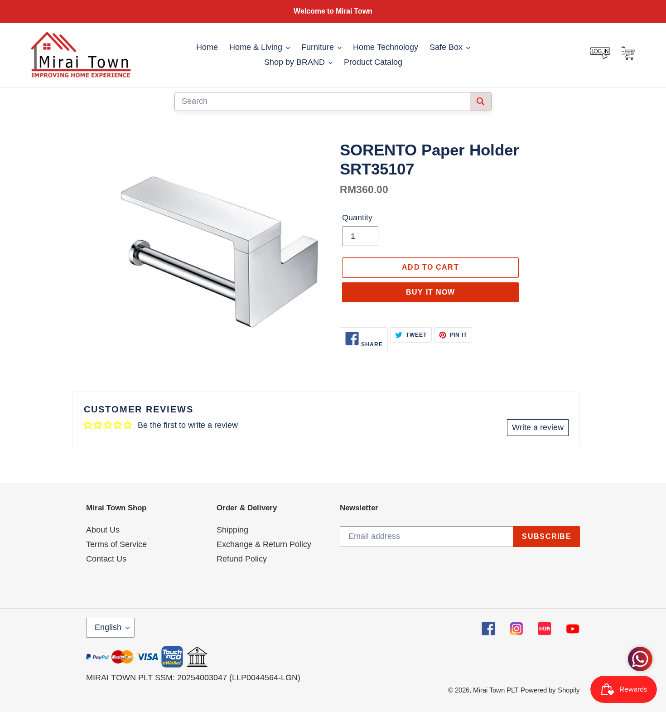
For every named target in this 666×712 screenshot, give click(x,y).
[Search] (480, 101)
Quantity (357, 217)
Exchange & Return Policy (264, 544)
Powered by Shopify (550, 690)
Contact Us (106, 558)
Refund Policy (242, 558)
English (108, 627)
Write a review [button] (538, 427)
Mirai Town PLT (495, 690)
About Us (103, 529)
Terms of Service (116, 544)
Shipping (232, 529)
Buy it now (430, 292)
